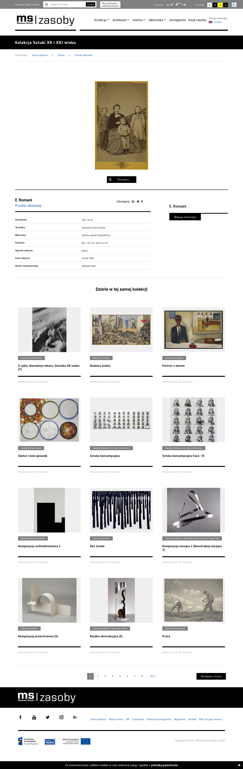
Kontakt (192, 719)
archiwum (119, 20)
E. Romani (23, 199)
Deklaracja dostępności (159, 719)
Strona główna (40, 55)
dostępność (177, 20)
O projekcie (138, 719)
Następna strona (211, 676)
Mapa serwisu (116, 719)
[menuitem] (102, 19)
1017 (153, 676)
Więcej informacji (185, 217)
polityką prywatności (164, 765)
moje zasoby (197, 20)
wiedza (138, 20)
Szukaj (90, 4)
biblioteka (156, 20)
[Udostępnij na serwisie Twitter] (138, 201)
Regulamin (179, 719)
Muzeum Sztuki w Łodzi (27, 4)
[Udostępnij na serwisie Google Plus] (134, 201)
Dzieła (61, 55)
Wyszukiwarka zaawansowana (110, 4)
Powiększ (123, 179)
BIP (127, 719)
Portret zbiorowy (83, 55)
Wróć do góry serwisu (211, 719)
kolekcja (100, 20)
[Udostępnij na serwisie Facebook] (142, 201)
